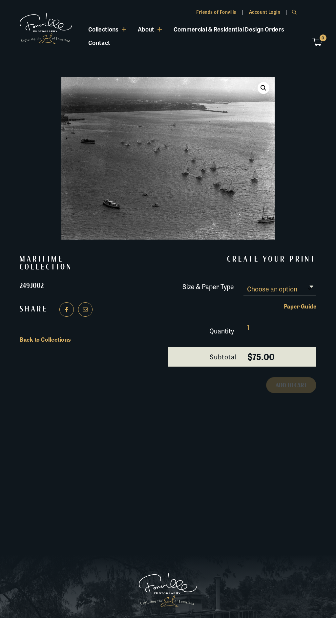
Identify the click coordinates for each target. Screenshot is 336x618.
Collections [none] (103, 29)
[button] (263, 88)
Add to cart (291, 385)
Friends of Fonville (216, 12)
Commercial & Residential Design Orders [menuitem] (229, 29)
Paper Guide (300, 306)
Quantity (221, 330)
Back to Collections (45, 339)
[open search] (294, 11)
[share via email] (85, 309)
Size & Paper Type (208, 286)
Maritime (42, 259)
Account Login (265, 12)
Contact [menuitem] (99, 42)
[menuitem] (107, 29)
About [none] (146, 29)
